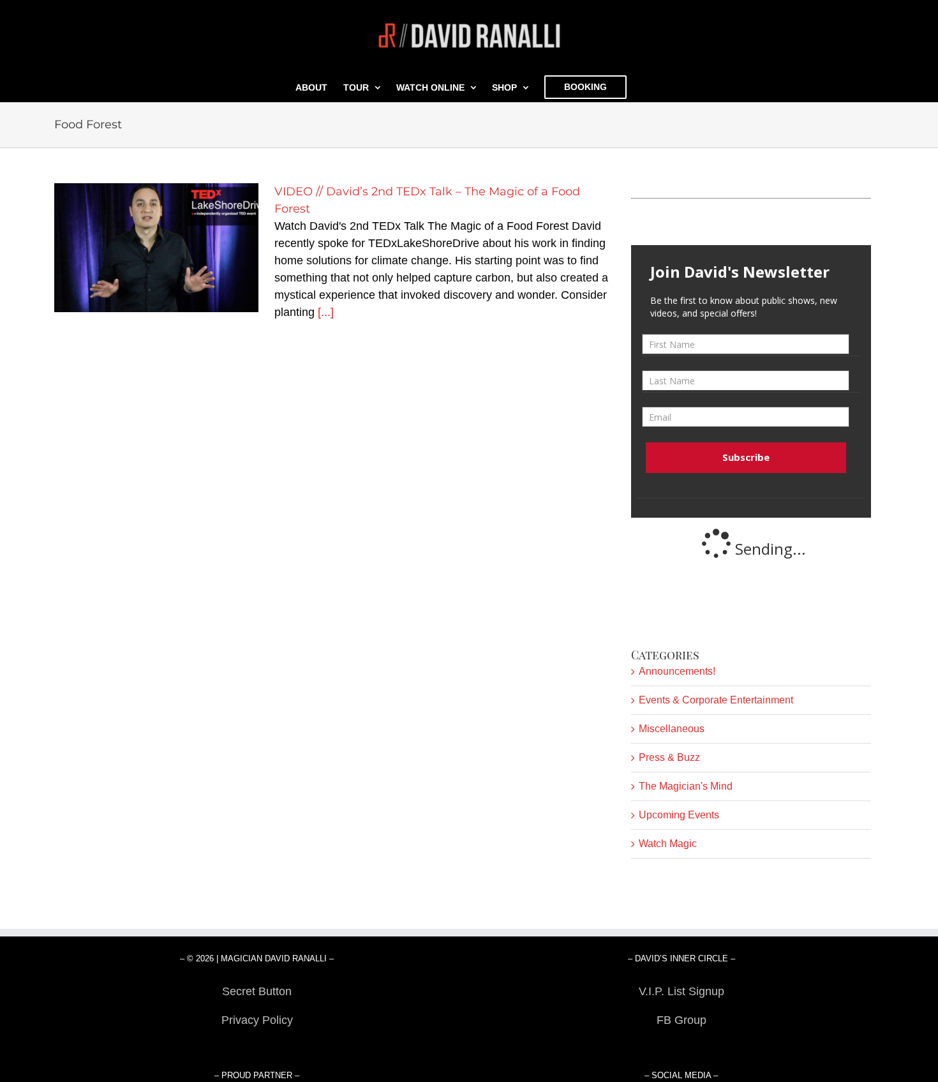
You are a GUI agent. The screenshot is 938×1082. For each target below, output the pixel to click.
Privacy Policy (257, 1020)
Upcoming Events (679, 814)
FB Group (681, 1020)
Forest (257, 1048)
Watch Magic (668, 843)
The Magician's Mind (686, 786)
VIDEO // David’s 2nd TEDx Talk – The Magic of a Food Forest (156, 248)
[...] (326, 312)
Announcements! (677, 671)
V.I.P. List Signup (681, 991)
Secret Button (257, 991)
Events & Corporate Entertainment (716, 700)
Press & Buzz (669, 757)
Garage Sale (681, 1048)
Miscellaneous (671, 728)
